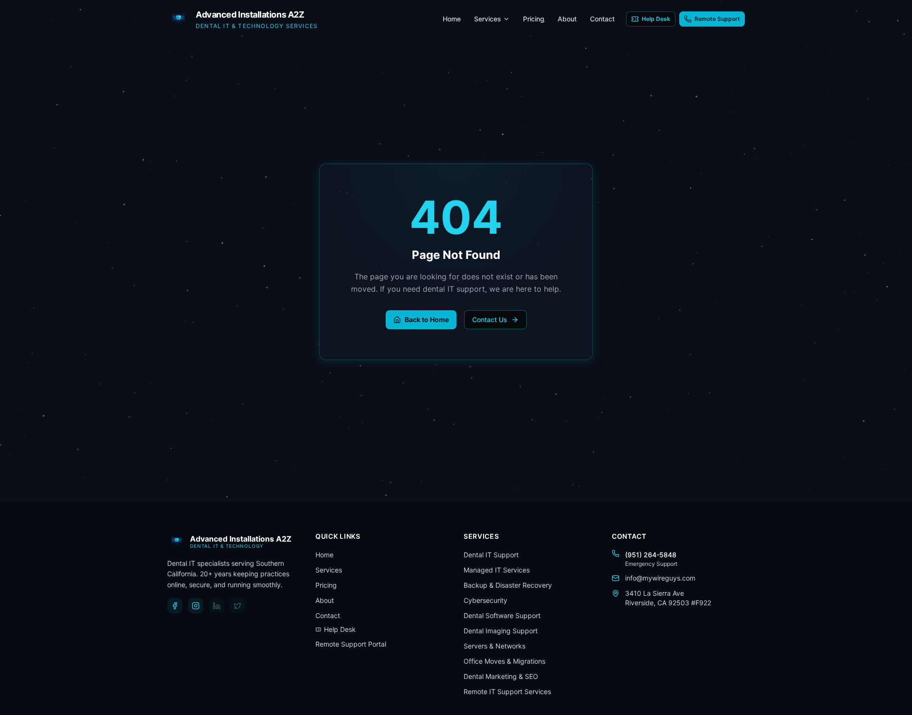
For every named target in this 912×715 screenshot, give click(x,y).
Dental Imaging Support (501, 631)
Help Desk (656, 18)
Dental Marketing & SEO (501, 676)
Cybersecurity (485, 600)
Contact (602, 19)
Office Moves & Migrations (504, 661)
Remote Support (717, 18)
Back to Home (427, 319)
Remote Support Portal (350, 644)
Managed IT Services (497, 570)
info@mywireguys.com (660, 578)
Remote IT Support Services (507, 691)
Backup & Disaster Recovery (508, 585)
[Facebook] (174, 605)
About (567, 19)
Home (452, 19)
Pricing (533, 19)
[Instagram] (195, 605)
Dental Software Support (502, 615)
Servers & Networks (494, 646)
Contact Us (489, 319)
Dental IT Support (491, 555)
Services (487, 19)
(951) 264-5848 (650, 555)
